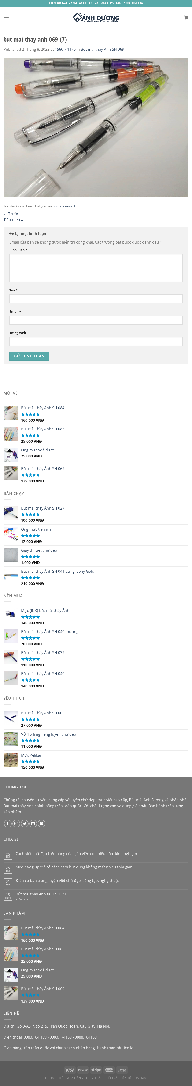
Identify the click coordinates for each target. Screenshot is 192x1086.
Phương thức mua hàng (63, 1078)
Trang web (17, 333)
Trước (11, 213)
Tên (13, 290)
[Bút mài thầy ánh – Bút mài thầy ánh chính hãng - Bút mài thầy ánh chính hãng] (96, 17)
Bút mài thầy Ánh (19, 805)
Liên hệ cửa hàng (135, 1078)
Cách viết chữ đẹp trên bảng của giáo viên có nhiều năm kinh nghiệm (76, 854)
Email (15, 311)
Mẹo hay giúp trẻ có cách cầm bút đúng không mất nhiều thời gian (74, 867)
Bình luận (18, 250)
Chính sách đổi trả (101, 1078)
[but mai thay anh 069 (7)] (96, 126)
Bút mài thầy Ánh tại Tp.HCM (41, 894)
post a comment (63, 206)
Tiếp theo (14, 219)
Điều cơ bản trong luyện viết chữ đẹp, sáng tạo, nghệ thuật (67, 880)
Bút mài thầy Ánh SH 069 (102, 49)
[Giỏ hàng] (186, 17)
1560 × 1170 (65, 49)
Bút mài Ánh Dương (146, 799)
